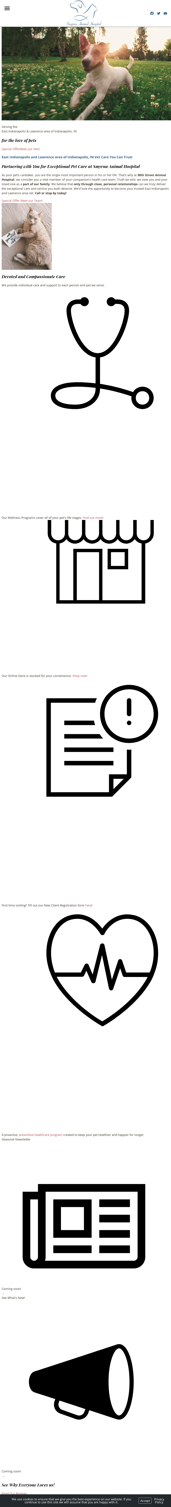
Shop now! (79, 676)
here (88, 905)
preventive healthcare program (40, 1135)
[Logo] (83, 13)
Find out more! (93, 518)
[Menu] (7, 8)
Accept (145, 1501)
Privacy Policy (159, 1500)
